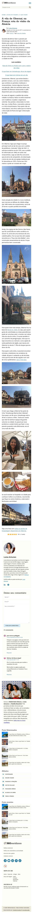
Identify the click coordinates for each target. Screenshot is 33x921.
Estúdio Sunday (17, 910)
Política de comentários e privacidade (13, 850)
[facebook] (5, 861)
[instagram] (8, 585)
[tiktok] (19, 861)
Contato (15, 878)
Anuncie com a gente (9, 853)
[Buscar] (30, 7)
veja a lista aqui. (21, 360)
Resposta (9, 652)
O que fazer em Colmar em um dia (16, 75)
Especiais (10, 874)
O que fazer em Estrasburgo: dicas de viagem (16, 71)
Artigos (15, 874)
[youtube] (8, 861)
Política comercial (8, 848)
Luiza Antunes (13, 28)
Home (4, 14)
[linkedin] (5, 585)
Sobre (14, 876)
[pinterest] (16, 861)
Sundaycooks (26, 910)
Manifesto (15, 879)
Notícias (15, 881)
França (11, 33)
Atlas (19, 874)
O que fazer (23, 14)
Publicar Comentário (12, 625)
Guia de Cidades (21, 33)
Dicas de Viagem (12, 14)
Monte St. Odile (12, 330)
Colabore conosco (8, 856)
